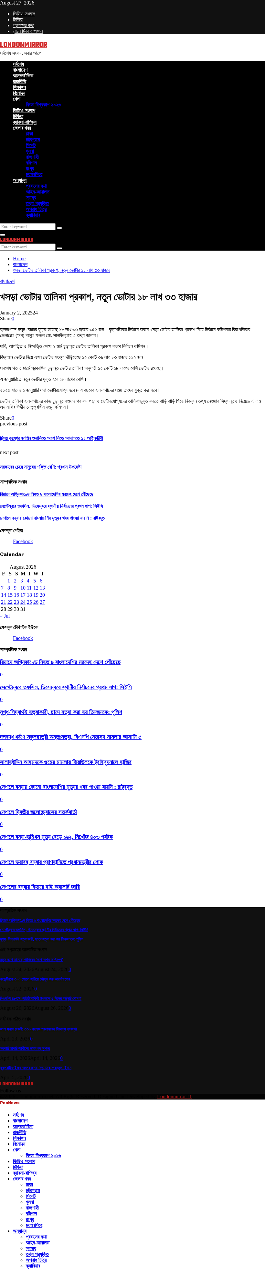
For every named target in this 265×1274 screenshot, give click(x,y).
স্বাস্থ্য (31, 197)
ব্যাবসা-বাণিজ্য (25, 122)
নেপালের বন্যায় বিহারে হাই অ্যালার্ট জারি (40, 886)
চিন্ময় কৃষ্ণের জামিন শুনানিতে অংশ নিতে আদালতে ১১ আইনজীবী (51, 438)
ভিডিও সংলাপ (24, 13)
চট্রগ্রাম (33, 139)
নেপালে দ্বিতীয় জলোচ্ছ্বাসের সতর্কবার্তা (38, 812)
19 (35, 595)
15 (10, 595)
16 (16, 595)
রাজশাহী (32, 157)
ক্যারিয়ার (33, 215)
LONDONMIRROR (23, 44)
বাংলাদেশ (20, 70)
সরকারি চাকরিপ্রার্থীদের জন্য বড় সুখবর (25, 1048)
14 (3, 595)
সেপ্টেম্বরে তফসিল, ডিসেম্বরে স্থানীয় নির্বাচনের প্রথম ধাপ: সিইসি (51, 506)
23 (16, 602)
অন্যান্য (19, 180)
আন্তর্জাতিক (23, 75)
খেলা (16, 99)
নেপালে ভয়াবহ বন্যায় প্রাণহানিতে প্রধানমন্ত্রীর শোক (51, 862)
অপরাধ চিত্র (36, 209)
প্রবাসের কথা (23, 25)
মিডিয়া (18, 19)
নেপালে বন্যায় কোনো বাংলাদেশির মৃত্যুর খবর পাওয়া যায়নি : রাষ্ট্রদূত (52, 518)
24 (23, 602)
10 (23, 588)
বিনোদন (19, 93)
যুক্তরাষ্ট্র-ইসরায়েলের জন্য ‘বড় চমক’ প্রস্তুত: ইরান (35, 1067)
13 (42, 588)
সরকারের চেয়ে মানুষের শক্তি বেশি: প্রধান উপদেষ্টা (40, 467)
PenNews (10, 1103)
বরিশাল (31, 162)
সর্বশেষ (18, 64)
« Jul (5, 616)
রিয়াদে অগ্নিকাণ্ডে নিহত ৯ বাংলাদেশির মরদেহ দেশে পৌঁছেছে (46, 494)
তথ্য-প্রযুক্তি (37, 203)
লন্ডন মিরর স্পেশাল (28, 31)
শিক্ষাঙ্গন (19, 87)
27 (42, 602)
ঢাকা (29, 133)
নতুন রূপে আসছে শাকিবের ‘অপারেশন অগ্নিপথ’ (31, 959)
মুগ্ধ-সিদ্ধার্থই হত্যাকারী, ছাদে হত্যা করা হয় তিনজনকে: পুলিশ (61, 712)
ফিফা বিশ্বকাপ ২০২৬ (43, 104)
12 (35, 588)
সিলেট (31, 145)
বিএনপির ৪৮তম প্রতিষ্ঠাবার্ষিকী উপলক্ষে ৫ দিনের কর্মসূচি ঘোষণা (40, 998)
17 (23, 595)
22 (10, 602)
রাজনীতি (19, 81)
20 (42, 595)
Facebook (23, 541)
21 (3, 602)
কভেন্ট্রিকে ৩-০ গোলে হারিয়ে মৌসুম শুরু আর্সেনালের (35, 979)
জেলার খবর (22, 128)
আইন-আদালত (37, 191)
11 (29, 588)
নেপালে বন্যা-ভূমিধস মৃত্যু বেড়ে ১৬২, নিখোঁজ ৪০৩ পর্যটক (56, 836)
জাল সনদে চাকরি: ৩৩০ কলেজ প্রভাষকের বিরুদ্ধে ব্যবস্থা (38, 1029)
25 (29, 602)
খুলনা (30, 151)
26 (35, 602)
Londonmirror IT (174, 1096)
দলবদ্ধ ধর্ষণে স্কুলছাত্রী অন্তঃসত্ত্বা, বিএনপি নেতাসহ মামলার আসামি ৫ (71, 736)
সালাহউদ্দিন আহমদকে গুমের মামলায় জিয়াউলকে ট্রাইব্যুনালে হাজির (66, 762)
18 (29, 595)
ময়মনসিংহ (34, 174)
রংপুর (30, 168)
